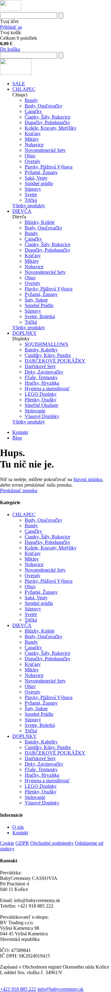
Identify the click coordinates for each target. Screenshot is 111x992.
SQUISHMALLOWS (46, 344)
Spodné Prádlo (39, 305)
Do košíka (10, 49)
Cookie (7, 843)
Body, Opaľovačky (43, 105)
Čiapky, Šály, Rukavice (47, 116)
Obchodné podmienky (52, 843)
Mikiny (32, 139)
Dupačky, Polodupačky (47, 122)
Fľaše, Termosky (41, 377)
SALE (18, 83)
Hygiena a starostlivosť (47, 388)
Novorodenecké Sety (45, 150)
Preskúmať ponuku (18, 490)
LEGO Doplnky (41, 394)
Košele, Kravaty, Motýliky (50, 128)
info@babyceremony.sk (60, 989)
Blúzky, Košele (40, 222)
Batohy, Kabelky (41, 349)
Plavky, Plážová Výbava (48, 166)
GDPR (22, 843)
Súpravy (33, 189)
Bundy (31, 100)
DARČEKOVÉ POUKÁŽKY (55, 360)
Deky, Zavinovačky (44, 372)
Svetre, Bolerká (40, 316)
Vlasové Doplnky (42, 416)
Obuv (30, 155)
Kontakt (20, 432)
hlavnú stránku (87, 479)
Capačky (33, 111)
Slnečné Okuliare (41, 405)
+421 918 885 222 (18, 989)
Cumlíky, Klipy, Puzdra (48, 355)
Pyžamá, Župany (41, 172)
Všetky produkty (28, 205)
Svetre (31, 194)
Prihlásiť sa (11, 27)
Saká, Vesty (36, 177)
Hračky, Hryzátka (42, 383)
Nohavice (34, 144)
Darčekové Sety (40, 366)
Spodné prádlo (39, 183)
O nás (18, 827)
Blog (17, 437)
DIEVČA (21, 211)
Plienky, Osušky (40, 399)
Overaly (32, 161)
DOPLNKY (24, 333)
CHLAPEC (23, 89)
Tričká (31, 200)
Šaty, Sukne (36, 299)
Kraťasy (33, 133)
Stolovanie (35, 410)
